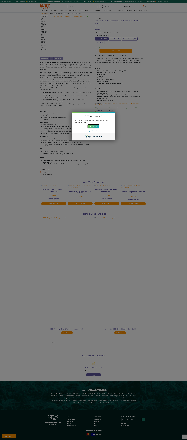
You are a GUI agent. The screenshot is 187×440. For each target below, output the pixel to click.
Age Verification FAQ (93, 131)
